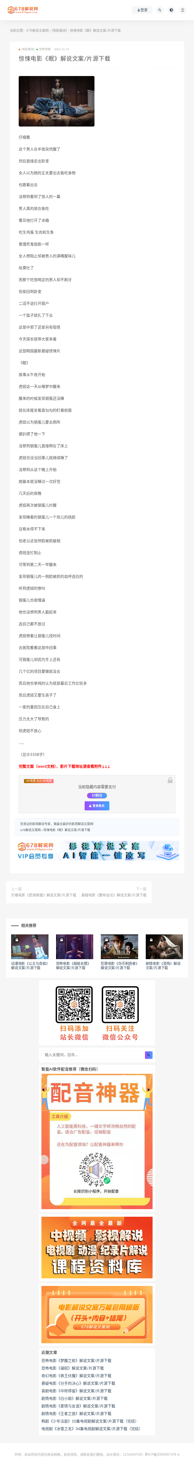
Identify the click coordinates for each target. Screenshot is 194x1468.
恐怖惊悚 (45, 49)
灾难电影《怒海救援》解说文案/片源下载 (43, 895)
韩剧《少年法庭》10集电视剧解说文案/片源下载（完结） (90, 1421)
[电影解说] (59, 30)
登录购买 (98, 805)
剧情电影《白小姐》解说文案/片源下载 (74, 1399)
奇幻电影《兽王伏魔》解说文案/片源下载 (76, 1376)
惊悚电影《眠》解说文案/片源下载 (66, 830)
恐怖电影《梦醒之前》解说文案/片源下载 (76, 1361)
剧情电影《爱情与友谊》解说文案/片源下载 (78, 1406)
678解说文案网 (37, 30)
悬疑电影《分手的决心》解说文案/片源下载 (78, 1383)
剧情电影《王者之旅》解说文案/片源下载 (76, 1414)
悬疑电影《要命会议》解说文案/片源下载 (114, 895)
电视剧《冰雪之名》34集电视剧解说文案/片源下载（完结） (91, 1429)
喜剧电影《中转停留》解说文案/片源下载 (76, 1391)
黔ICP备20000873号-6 (162, 1454)
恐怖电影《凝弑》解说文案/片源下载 (72, 1368)
